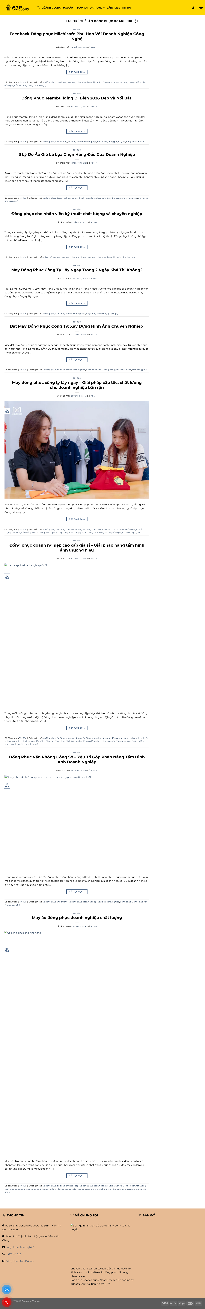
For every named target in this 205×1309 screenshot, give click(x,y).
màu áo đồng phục (86, 1189)
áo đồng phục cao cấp (68, 1186)
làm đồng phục (139, 370)
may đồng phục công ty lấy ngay (102, 313)
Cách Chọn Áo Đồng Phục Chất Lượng (59, 741)
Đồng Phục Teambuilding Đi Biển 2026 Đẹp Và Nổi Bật (76, 98)
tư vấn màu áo (119, 1189)
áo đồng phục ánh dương (74, 257)
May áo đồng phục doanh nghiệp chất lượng (77, 917)
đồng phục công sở (97, 532)
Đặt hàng (96, 7)
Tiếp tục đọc (77, 72)
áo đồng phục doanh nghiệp (82, 82)
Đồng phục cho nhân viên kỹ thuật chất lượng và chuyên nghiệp (76, 213)
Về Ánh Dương (51, 7)
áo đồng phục (49, 313)
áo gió (75, 198)
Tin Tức (127, 7)
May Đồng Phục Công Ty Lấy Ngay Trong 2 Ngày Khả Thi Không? (77, 270)
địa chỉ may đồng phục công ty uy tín (96, 198)
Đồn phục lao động (126, 257)
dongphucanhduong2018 (20, 1247)
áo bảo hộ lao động (51, 257)
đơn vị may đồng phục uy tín (111, 142)
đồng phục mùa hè (135, 142)
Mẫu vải (82, 7)
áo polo (141, 738)
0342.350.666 (13, 1254)
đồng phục (141, 82)
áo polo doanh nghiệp (28, 741)
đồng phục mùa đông (126, 198)
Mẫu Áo (68, 7)
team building (103, 1189)
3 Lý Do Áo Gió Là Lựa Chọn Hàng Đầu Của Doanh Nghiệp (77, 154)
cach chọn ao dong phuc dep (19, 1189)
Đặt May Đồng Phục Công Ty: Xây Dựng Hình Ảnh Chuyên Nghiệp (77, 326)
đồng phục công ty (37, 85)
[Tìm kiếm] (38, 7)
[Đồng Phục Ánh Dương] (17, 7)
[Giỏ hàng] (201, 7)
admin (94, 47)
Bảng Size (113, 7)
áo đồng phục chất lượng (54, 82)
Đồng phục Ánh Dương (19, 1261)
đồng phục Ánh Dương (16, 85)
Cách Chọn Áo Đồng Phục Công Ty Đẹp (116, 82)
